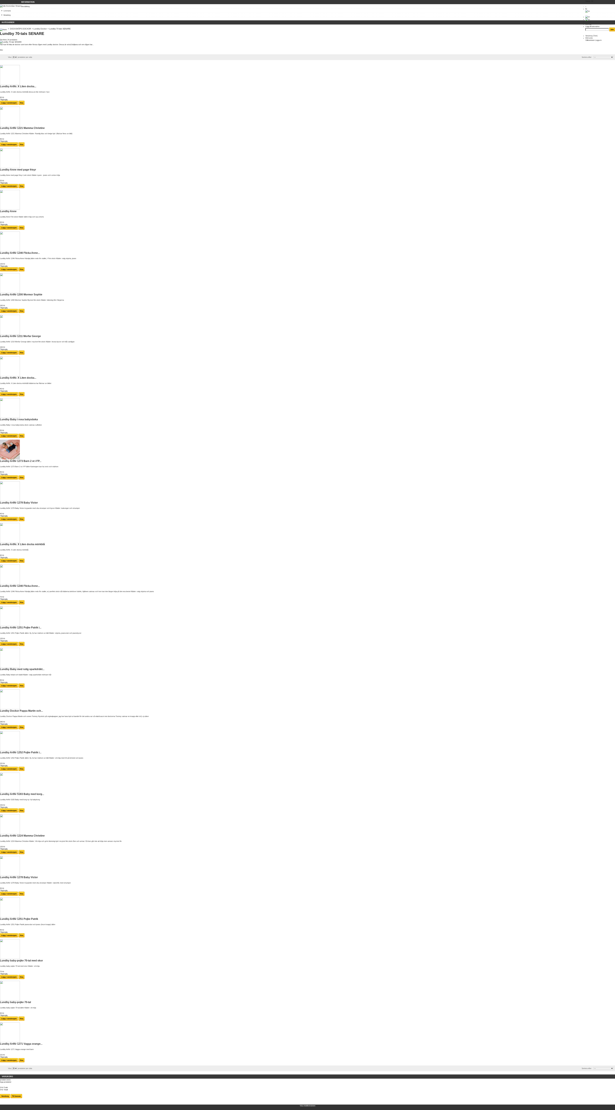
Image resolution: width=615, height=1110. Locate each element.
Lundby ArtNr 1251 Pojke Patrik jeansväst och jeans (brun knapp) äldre (27, 924)
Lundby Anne (8, 211)
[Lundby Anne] (10, 209)
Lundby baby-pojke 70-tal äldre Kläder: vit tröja (18, 1008)
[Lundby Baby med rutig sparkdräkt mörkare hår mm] (10, 667)
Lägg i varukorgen (9, 103)
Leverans (7, 11)
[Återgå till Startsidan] (3, 29)
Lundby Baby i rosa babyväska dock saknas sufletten (21, 425)
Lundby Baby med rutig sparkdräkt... (22, 669)
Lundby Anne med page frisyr (18, 169)
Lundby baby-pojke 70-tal (15, 1002)
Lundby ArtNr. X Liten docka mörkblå (22, 544)
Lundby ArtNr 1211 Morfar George (20, 336)
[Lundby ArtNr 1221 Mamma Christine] (10, 126)
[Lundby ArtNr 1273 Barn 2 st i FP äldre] (10, 459)
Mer (1, 50)
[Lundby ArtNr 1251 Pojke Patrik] (10, 917)
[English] (587, 17)
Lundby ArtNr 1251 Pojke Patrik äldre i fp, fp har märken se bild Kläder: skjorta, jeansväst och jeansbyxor (40, 633)
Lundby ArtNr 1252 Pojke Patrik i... (20, 752)
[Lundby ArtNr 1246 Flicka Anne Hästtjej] (10, 251)
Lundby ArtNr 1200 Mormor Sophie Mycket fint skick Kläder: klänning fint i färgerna (32, 300)
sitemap (588, 24)
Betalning (7, 15)
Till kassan (16, 1096)
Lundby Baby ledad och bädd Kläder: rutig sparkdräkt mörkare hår (25, 675)
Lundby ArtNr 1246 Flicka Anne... (20, 253)
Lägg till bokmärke (592, 26)
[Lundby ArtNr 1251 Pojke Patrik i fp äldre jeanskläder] (10, 625)
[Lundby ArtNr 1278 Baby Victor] (10, 500)
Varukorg (591, 36)
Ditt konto (589, 38)
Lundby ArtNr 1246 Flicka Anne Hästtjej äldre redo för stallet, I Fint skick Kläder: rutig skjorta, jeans (38, 258)
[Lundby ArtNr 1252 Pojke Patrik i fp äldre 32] (10, 750)
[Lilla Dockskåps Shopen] (10, 6)
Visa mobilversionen (307, 1106)
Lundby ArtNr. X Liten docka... (18, 86)
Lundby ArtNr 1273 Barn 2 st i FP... (20, 461)
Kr (586, 9)
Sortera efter (586, 57)
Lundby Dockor (40, 29)
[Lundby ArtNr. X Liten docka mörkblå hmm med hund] (10, 376)
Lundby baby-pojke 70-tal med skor (21, 960)
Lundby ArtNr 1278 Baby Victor (19, 502)
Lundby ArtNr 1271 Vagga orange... (21, 1043)
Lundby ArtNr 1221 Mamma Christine (22, 128)
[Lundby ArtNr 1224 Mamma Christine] (10, 833)
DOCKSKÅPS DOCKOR (20, 29)
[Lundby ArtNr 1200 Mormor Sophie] (10, 292)
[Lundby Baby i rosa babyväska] (10, 417)
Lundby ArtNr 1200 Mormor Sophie (21, 294)
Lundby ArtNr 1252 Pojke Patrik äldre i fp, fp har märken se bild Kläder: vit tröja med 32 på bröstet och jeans (41, 758)
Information (28, 2)
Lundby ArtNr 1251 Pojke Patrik (19, 919)
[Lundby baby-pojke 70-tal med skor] (10, 958)
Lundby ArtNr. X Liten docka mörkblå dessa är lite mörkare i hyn (24, 92)
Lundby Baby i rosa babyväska (19, 419)
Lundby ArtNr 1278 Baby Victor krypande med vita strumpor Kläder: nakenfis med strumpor (35, 883)
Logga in (598, 40)
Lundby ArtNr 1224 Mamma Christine (22, 835)
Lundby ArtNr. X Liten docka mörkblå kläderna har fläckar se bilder (25, 383)
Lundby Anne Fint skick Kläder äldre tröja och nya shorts (22, 217)
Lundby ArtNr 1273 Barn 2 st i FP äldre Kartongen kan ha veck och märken (29, 467)
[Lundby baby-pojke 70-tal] (10, 1000)
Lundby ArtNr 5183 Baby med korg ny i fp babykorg (20, 800)
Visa (9, 57)
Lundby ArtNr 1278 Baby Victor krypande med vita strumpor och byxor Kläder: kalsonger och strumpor (40, 508)
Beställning (25, 6)
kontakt (588, 22)
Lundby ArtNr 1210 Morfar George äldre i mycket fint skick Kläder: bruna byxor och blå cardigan (37, 342)
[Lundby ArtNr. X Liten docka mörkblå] (10, 84)
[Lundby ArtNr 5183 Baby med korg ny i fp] (10, 792)
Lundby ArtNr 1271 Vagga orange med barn (17, 1049)
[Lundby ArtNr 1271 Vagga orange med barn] (10, 1042)
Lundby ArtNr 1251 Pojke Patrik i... (20, 627)
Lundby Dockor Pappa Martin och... (21, 710)
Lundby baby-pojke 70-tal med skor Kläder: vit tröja (20, 966)
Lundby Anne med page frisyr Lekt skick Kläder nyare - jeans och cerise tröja (30, 175)
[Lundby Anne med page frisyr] (10, 167)
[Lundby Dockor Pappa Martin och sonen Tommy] (10, 709)
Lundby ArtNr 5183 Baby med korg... (22, 794)
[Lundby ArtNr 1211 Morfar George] (10, 334)
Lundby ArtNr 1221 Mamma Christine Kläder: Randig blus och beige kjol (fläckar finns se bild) (36, 133)
